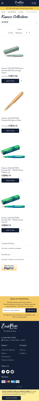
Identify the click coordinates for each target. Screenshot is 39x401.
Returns (4, 353)
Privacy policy (6, 356)
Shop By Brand (12, 12)
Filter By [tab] (5, 22)
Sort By (10, 33)
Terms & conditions (8, 360)
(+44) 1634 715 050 (9, 337)
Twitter (8, 371)
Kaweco (21, 12)
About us (22, 350)
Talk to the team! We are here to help (21, 8)
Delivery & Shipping (8, 350)
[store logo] (19, 3)
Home (3, 12)
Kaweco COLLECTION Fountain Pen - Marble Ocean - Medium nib (13, 170)
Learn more (21, 394)
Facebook (3, 371)
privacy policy (22, 317)
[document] (19, 395)
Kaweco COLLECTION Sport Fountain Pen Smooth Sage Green (12, 71)
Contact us (23, 353)
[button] (21, 80)
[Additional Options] (9, 270)
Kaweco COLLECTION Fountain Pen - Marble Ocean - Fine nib (13, 220)
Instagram (12, 371)
